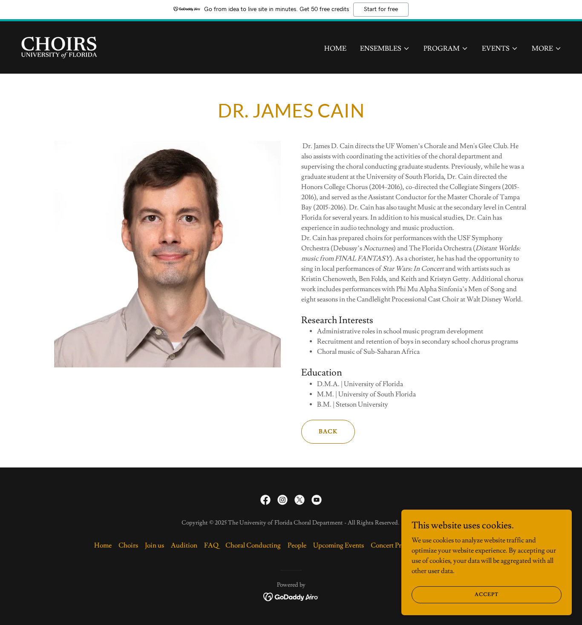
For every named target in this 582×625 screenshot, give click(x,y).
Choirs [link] (128, 545)
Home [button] (103, 545)
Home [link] (335, 48)
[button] (385, 48)
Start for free (381, 9)
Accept (486, 594)
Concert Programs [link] (396, 545)
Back (328, 432)
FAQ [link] (211, 545)
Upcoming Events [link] (338, 545)
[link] (59, 46)
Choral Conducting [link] (253, 545)
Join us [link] (154, 545)
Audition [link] (184, 545)
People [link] (297, 545)
